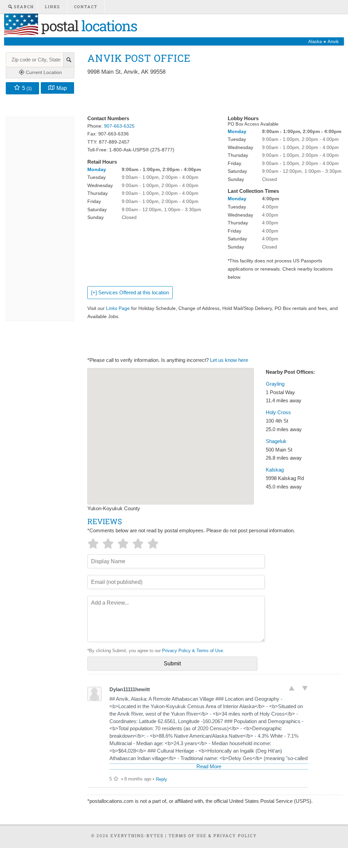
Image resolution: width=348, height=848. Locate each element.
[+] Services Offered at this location (130, 292)
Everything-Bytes (136, 835)
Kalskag (275, 470)
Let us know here (229, 360)
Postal (87, 25)
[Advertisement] (211, 95)
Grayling (275, 384)
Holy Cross (278, 412)
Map (61, 88)
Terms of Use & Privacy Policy (213, 835)
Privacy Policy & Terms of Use (192, 650)
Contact (86, 6)
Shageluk (276, 441)
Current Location (43, 72)
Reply (161, 779)
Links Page (118, 308)
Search (23, 6)
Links (52, 6)
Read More (208, 766)
